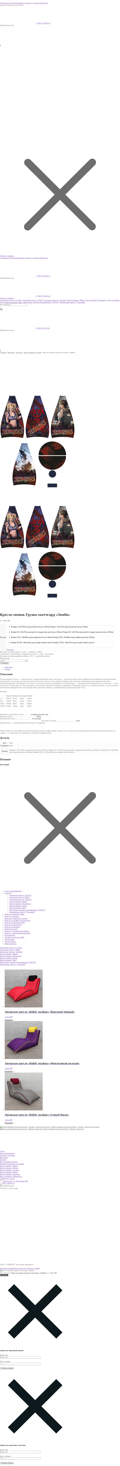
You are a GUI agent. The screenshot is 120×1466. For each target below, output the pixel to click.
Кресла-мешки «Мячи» (9, 1166)
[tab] (62, 667)
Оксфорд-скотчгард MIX (14, 937)
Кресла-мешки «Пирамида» (11, 1176)
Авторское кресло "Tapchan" (55, 300)
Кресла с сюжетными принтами (17, 933)
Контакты (44, 3)
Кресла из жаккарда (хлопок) (16, 918)
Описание (9, 667)
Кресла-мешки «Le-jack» (10, 1170)
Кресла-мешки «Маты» (9, 1168)
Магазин (11, 352)
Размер (3, 637)
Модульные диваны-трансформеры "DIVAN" (41, 302)
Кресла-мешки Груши (32, 352)
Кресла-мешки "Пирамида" (96, 300)
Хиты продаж (10, 942)
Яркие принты (10, 944)
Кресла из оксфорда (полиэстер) (17, 921)
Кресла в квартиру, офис (14, 914)
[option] (62, 628)
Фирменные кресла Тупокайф (12, 1164)
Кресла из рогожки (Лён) (15, 923)
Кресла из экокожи (12, 927)
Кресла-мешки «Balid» (9, 1172)
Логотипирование (17, 3)
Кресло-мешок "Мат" (14, 302)
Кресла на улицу (11, 929)
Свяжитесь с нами (7, 1179)
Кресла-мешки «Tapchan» (10, 1174)
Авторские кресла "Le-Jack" (11, 300)
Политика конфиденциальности (13, 1268)
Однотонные (10, 935)
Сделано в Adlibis (33, 1268)
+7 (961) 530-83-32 (7, 1183)
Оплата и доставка (32, 3)
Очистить (10, 650)
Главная (3, 352)
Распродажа (9, 939)
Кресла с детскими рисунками (17, 931)
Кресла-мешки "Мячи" (76, 300)
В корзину (4, 663)
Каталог (19, 352)
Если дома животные (13, 891)
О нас (2, 1151)
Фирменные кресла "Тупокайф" (72, 302)
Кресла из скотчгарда (13, 925)
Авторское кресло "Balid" (33, 300)
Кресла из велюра (12, 916)
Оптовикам (4, 3)
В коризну (4, 1275)
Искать (3, 305)
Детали (7, 669)
